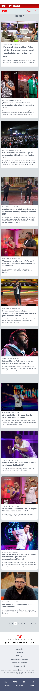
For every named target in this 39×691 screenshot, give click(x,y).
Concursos (19, 652)
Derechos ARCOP (19, 666)
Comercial (19, 649)
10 (31, 623)
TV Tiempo (19, 656)
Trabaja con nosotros (19, 662)
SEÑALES (28, 11)
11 (35, 623)
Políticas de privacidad (19, 659)
